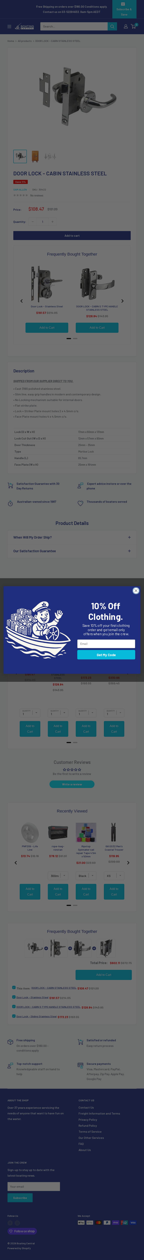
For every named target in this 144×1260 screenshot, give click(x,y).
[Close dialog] (136, 591)
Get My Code (106, 655)
